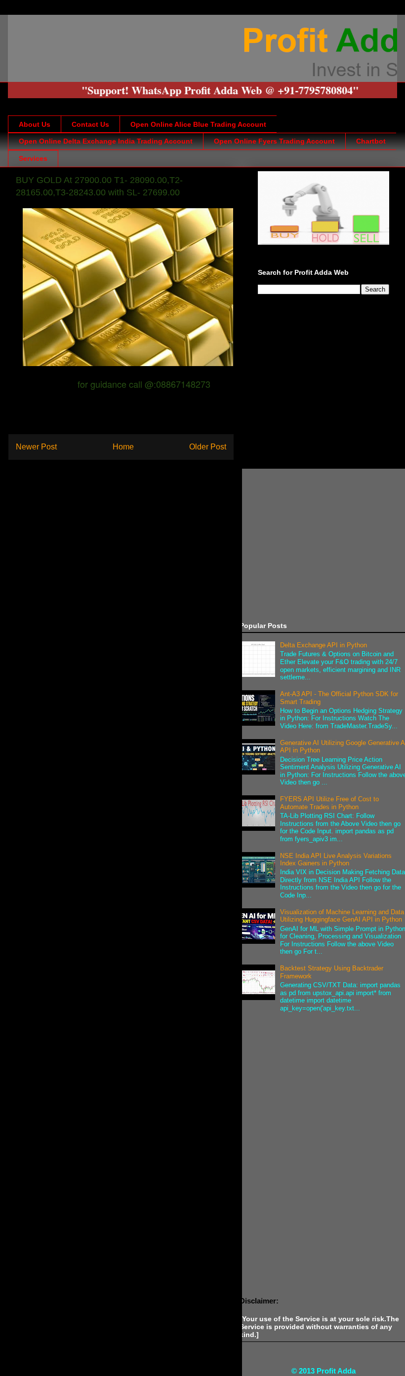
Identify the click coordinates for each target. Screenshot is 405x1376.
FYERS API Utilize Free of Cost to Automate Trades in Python (329, 803)
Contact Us (90, 124)
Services (33, 158)
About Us (34, 124)
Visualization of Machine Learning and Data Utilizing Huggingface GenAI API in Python (342, 916)
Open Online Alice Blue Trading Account (198, 124)
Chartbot (371, 141)
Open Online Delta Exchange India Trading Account (106, 141)
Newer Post (36, 447)
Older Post (207, 447)
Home (123, 447)
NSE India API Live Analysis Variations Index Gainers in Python (336, 859)
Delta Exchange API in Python (323, 645)
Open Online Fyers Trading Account (274, 141)
